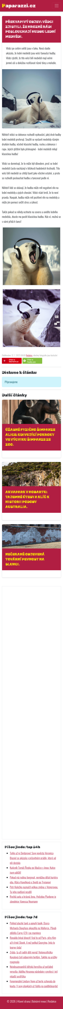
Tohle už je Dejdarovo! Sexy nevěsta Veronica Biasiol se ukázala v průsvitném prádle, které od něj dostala (33, 858)
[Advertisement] (31, 713)
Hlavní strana (23, 1001)
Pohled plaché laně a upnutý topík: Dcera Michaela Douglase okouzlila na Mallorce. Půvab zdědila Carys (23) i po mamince (33, 928)
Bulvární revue (39, 1001)
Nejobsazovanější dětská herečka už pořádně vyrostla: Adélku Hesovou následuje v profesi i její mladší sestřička (34, 971)
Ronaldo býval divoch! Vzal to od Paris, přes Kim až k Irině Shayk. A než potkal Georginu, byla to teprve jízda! (33, 943)
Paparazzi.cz (19, 6)
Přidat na (31, 360)
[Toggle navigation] (56, 5)
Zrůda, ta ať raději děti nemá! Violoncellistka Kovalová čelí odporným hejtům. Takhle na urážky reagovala (33, 957)
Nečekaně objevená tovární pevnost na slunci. (24, 559)
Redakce (29, 355)
